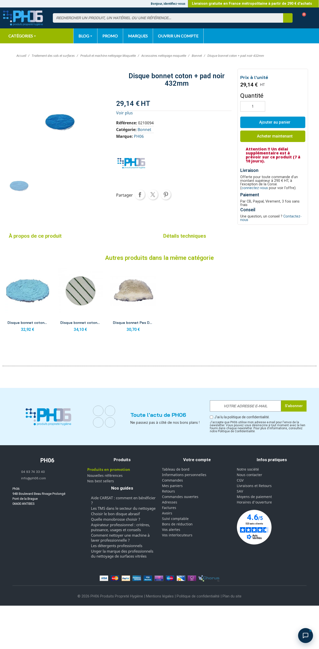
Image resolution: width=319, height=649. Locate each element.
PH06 (139, 136)
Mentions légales (160, 596)
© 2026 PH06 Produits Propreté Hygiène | (112, 596)
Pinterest (166, 195)
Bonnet (144, 129)
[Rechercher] (288, 18)
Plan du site (232, 596)
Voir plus (124, 113)
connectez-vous (254, 188)
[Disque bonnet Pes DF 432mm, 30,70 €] (133, 301)
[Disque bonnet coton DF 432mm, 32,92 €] (27, 301)
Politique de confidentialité (198, 596)
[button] (302, 18)
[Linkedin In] (98, 422)
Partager (140, 195)
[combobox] (165, 18)
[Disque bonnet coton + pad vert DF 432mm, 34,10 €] (80, 301)
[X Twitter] (110, 422)
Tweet (153, 195)
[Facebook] (98, 411)
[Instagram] (110, 411)
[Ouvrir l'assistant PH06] (305, 635)
